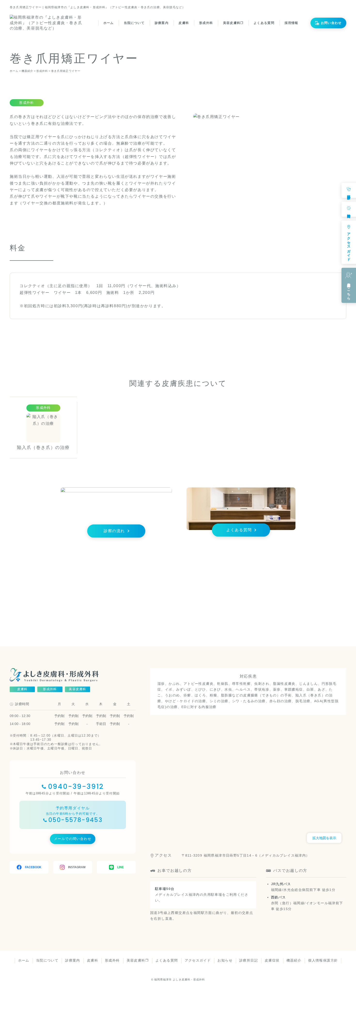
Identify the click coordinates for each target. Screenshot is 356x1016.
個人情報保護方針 (323, 960)
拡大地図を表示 (324, 838)
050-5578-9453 (75, 820)
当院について (134, 23)
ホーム (108, 23)
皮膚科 (183, 23)
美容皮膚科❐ (233, 23)
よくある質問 (264, 23)
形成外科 (206, 23)
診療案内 (162, 23)
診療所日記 (248, 960)
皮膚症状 (272, 960)
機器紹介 (294, 960)
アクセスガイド (198, 960)
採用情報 (291, 23)
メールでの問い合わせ (72, 839)
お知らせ (224, 960)
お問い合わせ (331, 23)
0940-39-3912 (76, 786)
